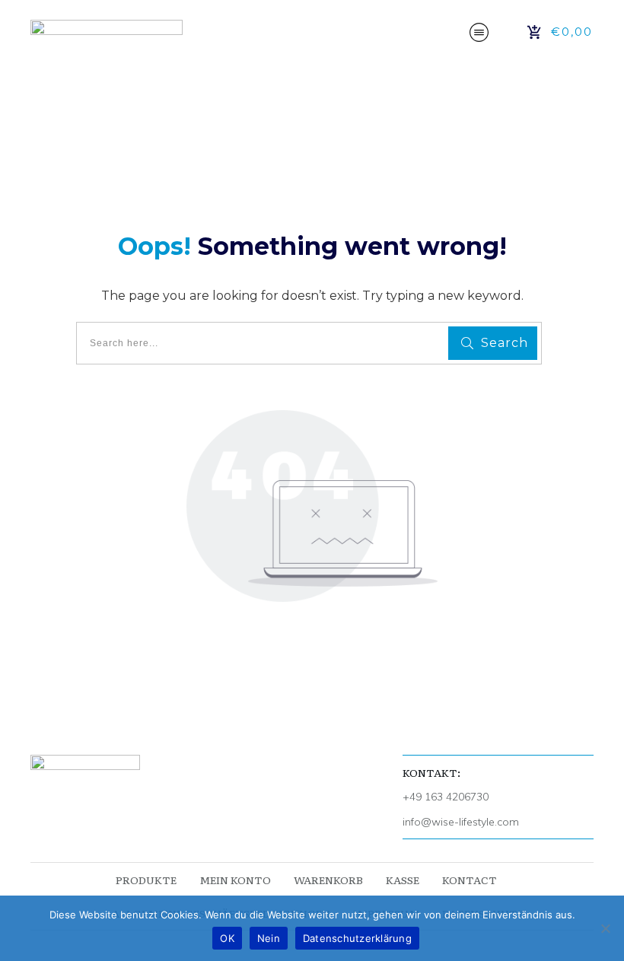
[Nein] (605, 928)
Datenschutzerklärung (357, 938)
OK (227, 938)
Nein (268, 938)
